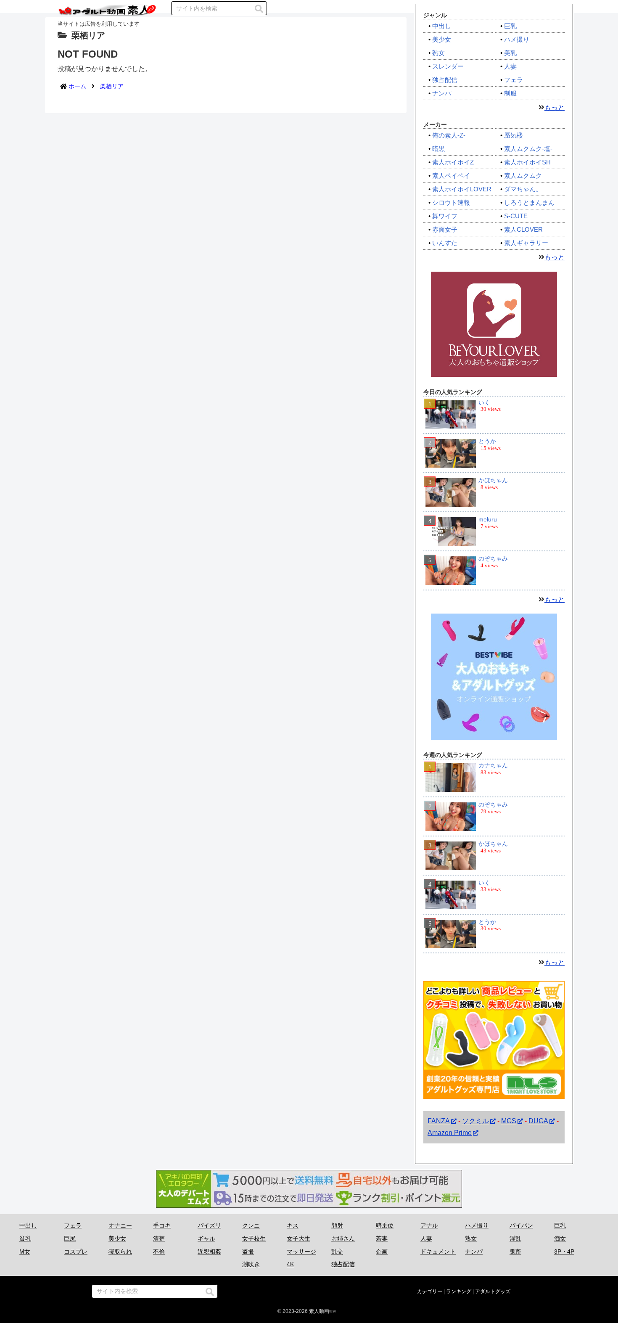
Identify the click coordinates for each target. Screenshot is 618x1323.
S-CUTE (516, 216)
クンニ (251, 1225)
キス (292, 1225)
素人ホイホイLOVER (461, 189)
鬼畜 (515, 1251)
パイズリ (209, 1225)
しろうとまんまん (529, 202)
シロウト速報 (451, 202)
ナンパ (441, 93)
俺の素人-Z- (448, 135)
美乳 (510, 52)
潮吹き (251, 1264)
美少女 (441, 39)
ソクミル (475, 1121)
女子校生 (254, 1238)
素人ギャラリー (526, 242)
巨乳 (510, 25)
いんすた (444, 242)
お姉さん (343, 1238)
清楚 (159, 1238)
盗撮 (248, 1251)
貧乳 (25, 1238)
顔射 (337, 1225)
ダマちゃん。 (523, 189)
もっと (554, 107)
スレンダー (448, 66)
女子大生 (298, 1238)
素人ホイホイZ (453, 162)
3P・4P (564, 1251)
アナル (429, 1225)
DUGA (538, 1121)
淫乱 (515, 1238)
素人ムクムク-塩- (528, 148)
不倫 (159, 1251)
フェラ (513, 79)
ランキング (458, 1291)
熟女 (438, 52)
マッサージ (301, 1251)
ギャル (206, 1238)
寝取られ (120, 1251)
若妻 (382, 1238)
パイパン (521, 1225)
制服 (510, 93)
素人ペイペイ (451, 175)
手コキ (162, 1225)
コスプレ (75, 1251)
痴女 (560, 1238)
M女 (24, 1251)
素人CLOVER (523, 229)
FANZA (439, 1121)
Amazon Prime (450, 1133)
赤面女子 (444, 229)
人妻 (510, 66)
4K (290, 1264)
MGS (508, 1121)
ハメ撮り (516, 39)
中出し (441, 25)
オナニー (120, 1225)
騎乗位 (385, 1225)
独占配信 (444, 79)
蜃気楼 (513, 135)
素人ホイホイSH (527, 162)
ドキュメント (438, 1251)
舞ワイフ (444, 216)
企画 (382, 1251)
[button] (259, 9)
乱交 (337, 1251)
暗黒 (438, 148)
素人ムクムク (523, 175)
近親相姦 (209, 1251)
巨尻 (70, 1238)
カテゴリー (429, 1291)
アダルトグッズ (492, 1291)
